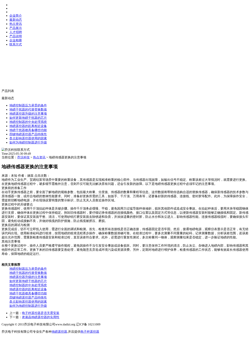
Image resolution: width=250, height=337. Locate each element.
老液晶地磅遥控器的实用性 (40, 317)
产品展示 (15, 28)
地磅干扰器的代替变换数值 (28, 109)
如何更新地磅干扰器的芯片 (28, 117)
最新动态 (15, 19)
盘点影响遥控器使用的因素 (28, 138)
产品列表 (8, 91)
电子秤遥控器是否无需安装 (40, 313)
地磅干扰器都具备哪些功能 (28, 130)
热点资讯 (15, 23)
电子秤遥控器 (89, 331)
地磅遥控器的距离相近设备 (28, 126)
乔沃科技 (23, 157)
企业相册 (15, 40)
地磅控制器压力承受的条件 (28, 105)
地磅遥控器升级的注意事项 (28, 113)
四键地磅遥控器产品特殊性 (28, 134)
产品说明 (15, 36)
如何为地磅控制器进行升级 (28, 142)
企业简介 (15, 15)
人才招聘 (15, 32)
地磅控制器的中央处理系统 (28, 122)
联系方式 (15, 44)
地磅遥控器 (59, 331)
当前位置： (44, 157)
